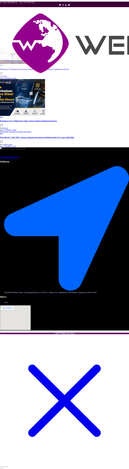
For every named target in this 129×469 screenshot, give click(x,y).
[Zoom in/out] (1, 466)
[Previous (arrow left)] (1, 468)
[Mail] (69, 5)
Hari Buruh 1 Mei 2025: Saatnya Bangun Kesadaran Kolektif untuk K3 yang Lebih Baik (37, 137)
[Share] (5, 466)
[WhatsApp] (60, 5)
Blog (3, 82)
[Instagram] (63, 5)
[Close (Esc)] (7, 466)
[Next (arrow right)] (3, 468)
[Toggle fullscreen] (3, 466)
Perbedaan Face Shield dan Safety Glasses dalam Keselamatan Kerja (28, 121)
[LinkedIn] (66, 5)
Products (10, 82)
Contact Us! (20, 82)
